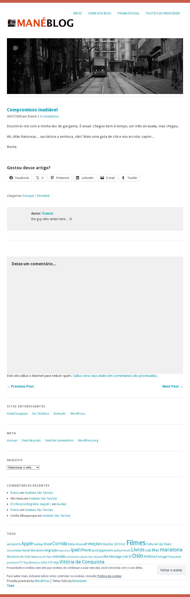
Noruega (115, 556)
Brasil (47, 544)
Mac (155, 550)
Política (149, 556)
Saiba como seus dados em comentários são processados (115, 376)
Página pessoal (128, 13)
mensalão (59, 556)
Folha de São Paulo (158, 544)
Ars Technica (40, 413)
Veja (56, 562)
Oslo (137, 556)
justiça (118, 550)
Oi (130, 556)
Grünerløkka (14, 550)
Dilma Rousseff (77, 544)
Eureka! (61, 504)
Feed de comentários (59, 440)
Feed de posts (31, 440)
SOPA (44, 562)
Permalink (43, 195)
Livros (138, 550)
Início (77, 13)
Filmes (136, 543)
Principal (28, 195)
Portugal (161, 556)
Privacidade (174, 556)
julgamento (105, 550)
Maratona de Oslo (19, 556)
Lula (148, 550)
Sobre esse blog (99, 13)
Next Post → (172, 386)
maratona (171, 550)
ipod (95, 550)
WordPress (77, 413)
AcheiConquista (17, 413)
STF (50, 562)
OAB (125, 556)
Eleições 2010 (111, 544)
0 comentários (49, 116)
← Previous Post (20, 386)
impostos (64, 550)
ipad (75, 550)
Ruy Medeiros (32, 562)
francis (47, 213)
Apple (27, 543)
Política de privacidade (163, 13)
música (98, 556)
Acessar (12, 440)
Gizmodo (60, 413)
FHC (123, 544)
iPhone (85, 550)
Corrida (59, 543)
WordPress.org (88, 440)
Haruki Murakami (33, 550)
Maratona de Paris (41, 556)
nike (105, 556)
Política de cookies (109, 576)
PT (21, 562)
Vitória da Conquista (82, 562)
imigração (51, 550)
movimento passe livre (80, 556)
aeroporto (14, 544)
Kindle (126, 550)
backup (38, 544)
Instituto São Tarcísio (39, 492)
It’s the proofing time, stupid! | (30, 504)
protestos (13, 562)
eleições (95, 544)
